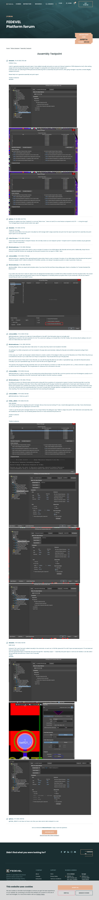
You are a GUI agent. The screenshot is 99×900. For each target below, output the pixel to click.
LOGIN (69, 3)
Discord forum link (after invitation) (49, 835)
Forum (8, 48)
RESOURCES (38, 4)
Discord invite (49, 832)
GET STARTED (85, 4)
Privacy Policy (40, 894)
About (37, 874)
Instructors (39, 879)
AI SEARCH (50, 4)
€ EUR (60, 3)
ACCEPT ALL (75, 887)
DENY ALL (66, 893)
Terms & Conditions (55, 879)
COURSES (18, 4)
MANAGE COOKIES (84, 893)
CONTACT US (89, 852)
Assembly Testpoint (26, 48)
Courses (38, 876)
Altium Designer (15, 48)
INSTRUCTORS (27, 4)
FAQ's (51, 874)
